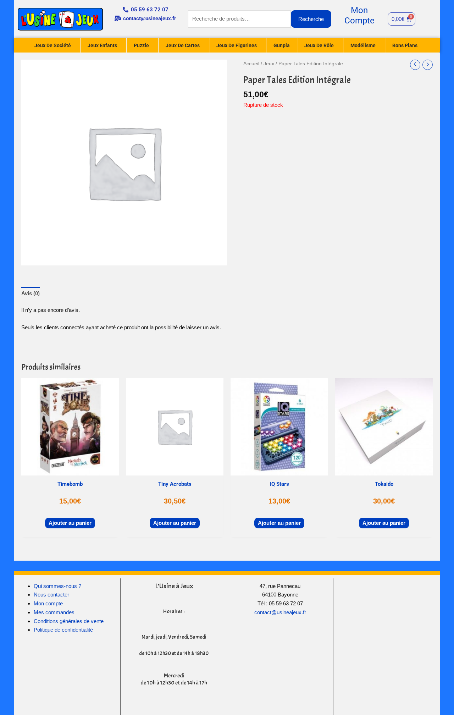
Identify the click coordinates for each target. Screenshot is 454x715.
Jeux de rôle (319, 45)
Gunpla (281, 45)
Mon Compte (359, 15)
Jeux (269, 63)
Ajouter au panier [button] (70, 523)
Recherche (311, 19)
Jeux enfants (102, 45)
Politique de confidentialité (63, 630)
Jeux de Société (52, 45)
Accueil (251, 63)
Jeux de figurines (236, 45)
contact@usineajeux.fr (280, 612)
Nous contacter (51, 595)
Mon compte (48, 603)
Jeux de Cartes (183, 45)
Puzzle (141, 45)
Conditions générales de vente (69, 621)
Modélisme (363, 45)
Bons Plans (404, 45)
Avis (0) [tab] (30, 293)
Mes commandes (54, 612)
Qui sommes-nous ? (57, 586)
